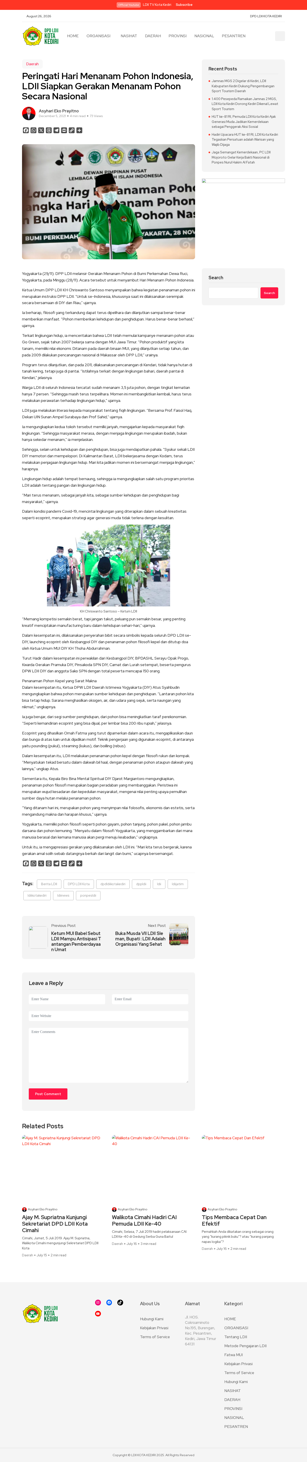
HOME (73, 35)
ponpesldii (88, 895)
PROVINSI (178, 35)
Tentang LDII (235, 1336)
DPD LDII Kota (79, 884)
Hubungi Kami (151, 1318)
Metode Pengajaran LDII (245, 1345)
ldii (159, 884)
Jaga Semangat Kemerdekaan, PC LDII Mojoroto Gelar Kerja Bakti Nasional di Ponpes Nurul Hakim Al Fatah (241, 157)
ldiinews (63, 895)
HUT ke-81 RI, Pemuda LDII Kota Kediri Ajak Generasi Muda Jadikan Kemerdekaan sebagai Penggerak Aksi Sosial (244, 121)
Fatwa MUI (233, 1354)
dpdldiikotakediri (112, 884)
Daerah (32, 63)
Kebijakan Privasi (154, 1327)
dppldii (141, 884)
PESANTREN (233, 35)
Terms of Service (155, 1336)
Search (216, 278)
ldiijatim (178, 884)
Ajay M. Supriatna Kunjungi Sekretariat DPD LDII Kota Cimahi (55, 1223)
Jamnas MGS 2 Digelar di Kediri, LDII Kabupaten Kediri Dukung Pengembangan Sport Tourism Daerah (243, 86)
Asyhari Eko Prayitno (43, 1209)
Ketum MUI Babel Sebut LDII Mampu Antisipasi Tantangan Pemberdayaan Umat (76, 941)
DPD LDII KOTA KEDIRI (266, 16)
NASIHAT (129, 35)
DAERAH (153, 35)
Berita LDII (49, 884)
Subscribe (184, 4)
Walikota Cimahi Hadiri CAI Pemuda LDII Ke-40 (144, 1220)
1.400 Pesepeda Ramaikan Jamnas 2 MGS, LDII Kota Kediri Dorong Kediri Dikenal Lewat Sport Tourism (245, 104)
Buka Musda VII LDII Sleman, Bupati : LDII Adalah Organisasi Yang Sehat (140, 939)
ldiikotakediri (37, 895)
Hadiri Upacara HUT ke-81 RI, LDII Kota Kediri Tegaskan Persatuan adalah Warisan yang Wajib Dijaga (245, 139)
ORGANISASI (98, 35)
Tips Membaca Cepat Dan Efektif (234, 1220)
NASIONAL (204, 35)
